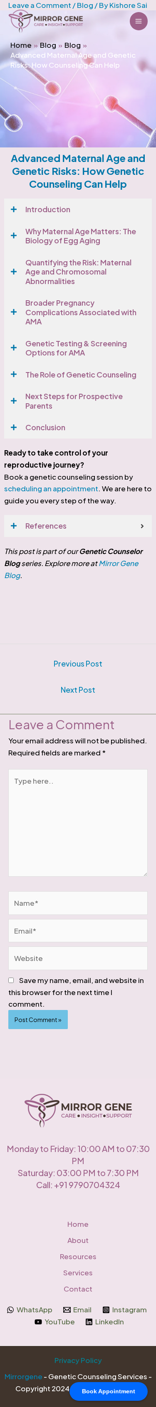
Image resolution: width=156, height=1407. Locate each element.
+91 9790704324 (87, 1184)
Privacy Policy (78, 1360)
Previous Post (78, 663)
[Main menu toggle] (139, 21)
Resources (78, 1256)
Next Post (78, 689)
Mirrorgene (23, 1376)
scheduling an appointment (51, 488)
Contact (78, 1288)
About (78, 1240)
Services (78, 1272)
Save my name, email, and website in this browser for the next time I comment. (76, 992)
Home (78, 1223)
